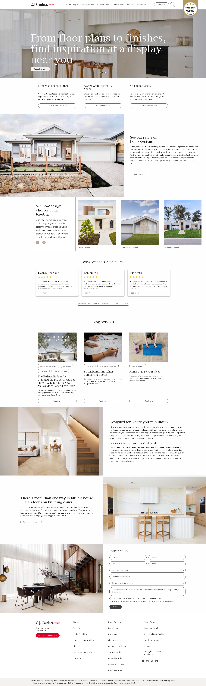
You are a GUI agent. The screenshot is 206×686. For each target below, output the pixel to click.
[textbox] (147, 570)
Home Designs (72, 5)
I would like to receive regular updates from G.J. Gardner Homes (137, 598)
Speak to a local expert (56, 106)
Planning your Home (60, 371)
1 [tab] (100, 72)
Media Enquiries (80, 634)
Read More (43, 293)
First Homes (43, 371)
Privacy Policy (169, 601)
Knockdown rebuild (30, 522)
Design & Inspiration (138, 366)
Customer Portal (150, 628)
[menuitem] (72, 4)
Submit (114, 607)
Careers (76, 628)
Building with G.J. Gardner (48, 366)
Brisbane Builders (115, 670)
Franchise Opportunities (83, 640)
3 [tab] (105, 72)
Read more (57, 401)
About (75, 622)
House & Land (103, 5)
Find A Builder (114, 640)
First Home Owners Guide (84, 652)
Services (130, 5)
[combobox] (147, 570)
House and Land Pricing (153, 634)
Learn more (138, 174)
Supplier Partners (151, 640)
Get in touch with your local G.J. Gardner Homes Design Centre (102, 303)
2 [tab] (102, 72)
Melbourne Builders (117, 646)
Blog (75, 646)
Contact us (161, 5)
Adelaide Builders (115, 658)
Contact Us (77, 658)
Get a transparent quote (148, 106)
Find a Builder (118, 5)
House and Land (115, 634)
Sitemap (147, 646)
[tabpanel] (103, 43)
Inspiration (141, 5)
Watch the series (39, 69)
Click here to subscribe (46, 635)
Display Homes (87, 5)
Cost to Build (67, 366)
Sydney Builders (115, 652)
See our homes (102, 106)
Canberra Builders (116, 664)
